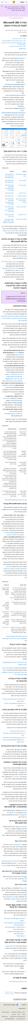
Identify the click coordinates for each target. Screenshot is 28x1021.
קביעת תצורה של (19, 119)
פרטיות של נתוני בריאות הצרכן (18, 1016)
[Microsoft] (14, 2)
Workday (8, 413)
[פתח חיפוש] (6, 2)
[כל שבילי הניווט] (25, 18)
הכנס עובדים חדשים (21, 207)
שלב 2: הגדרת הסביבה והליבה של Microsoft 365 (14, 40)
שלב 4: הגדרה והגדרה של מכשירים (17, 46)
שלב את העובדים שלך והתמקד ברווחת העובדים (21, 200)
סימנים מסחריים (21, 1019)
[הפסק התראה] (2, 6)
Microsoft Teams (9, 174)
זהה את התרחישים (18, 58)
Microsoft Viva (22, 826)
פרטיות (14, 1014)
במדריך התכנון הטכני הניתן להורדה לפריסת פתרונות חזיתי (15, 299)
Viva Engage (10, 190)
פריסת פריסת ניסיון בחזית (17, 731)
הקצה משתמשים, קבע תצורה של (14, 84)
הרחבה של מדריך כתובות (13, 535)
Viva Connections (9, 182)
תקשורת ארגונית (22, 185)
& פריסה (20, 256)
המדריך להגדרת (18, 777)
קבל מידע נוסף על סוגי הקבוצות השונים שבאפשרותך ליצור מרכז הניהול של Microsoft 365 (15, 638)
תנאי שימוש (5, 1016)
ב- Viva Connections (16, 844)
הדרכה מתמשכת (22, 214)
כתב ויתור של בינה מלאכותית (18, 1012)
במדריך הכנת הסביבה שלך (12, 262)
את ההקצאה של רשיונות (8, 668)
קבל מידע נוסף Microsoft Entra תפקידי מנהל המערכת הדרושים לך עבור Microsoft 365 (14, 318)
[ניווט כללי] (26, 2)
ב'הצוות (20, 627)
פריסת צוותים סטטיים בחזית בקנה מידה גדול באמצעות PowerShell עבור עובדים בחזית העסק (13, 740)
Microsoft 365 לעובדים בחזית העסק (15, 18)
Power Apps (20, 936)
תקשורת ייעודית (22, 180)
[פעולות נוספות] (2, 18)
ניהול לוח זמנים (22, 193)
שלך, (6, 159)
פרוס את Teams (19, 108)
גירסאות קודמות (5, 1012)
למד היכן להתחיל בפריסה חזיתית (18, 981)
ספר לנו (21, 13)
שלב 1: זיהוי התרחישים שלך (19, 38)
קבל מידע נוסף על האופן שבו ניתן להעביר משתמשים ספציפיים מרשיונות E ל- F (14, 672)
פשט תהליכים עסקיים (21, 219)
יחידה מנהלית (5, 627)
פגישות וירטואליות (22, 196)
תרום (19, 1014)
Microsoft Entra (10, 385)
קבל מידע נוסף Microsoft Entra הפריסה (16, 500)
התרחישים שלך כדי (10, 946)
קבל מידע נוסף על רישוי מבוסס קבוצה (17, 662)
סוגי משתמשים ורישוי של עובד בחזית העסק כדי (14, 231)
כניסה (2, 2)
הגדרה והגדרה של (19, 95)
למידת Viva (11, 211)
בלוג (24, 1014)
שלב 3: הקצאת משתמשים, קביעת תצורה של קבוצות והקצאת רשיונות (13, 43)
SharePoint (11, 186)
